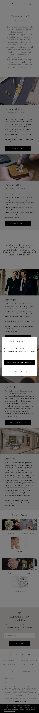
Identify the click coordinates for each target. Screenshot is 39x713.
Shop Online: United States (19, 363)
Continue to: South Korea (19, 371)
